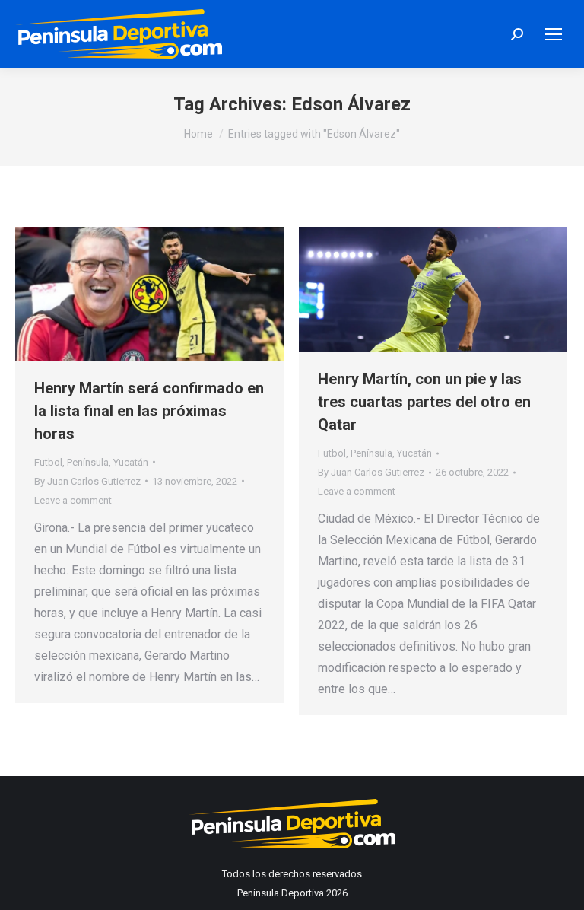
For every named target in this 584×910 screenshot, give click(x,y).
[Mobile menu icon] (553, 34)
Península (88, 462)
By (87, 481)
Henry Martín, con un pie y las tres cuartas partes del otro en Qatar (424, 402)
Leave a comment (73, 500)
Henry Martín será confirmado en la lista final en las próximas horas (149, 411)
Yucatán (130, 462)
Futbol (48, 462)
